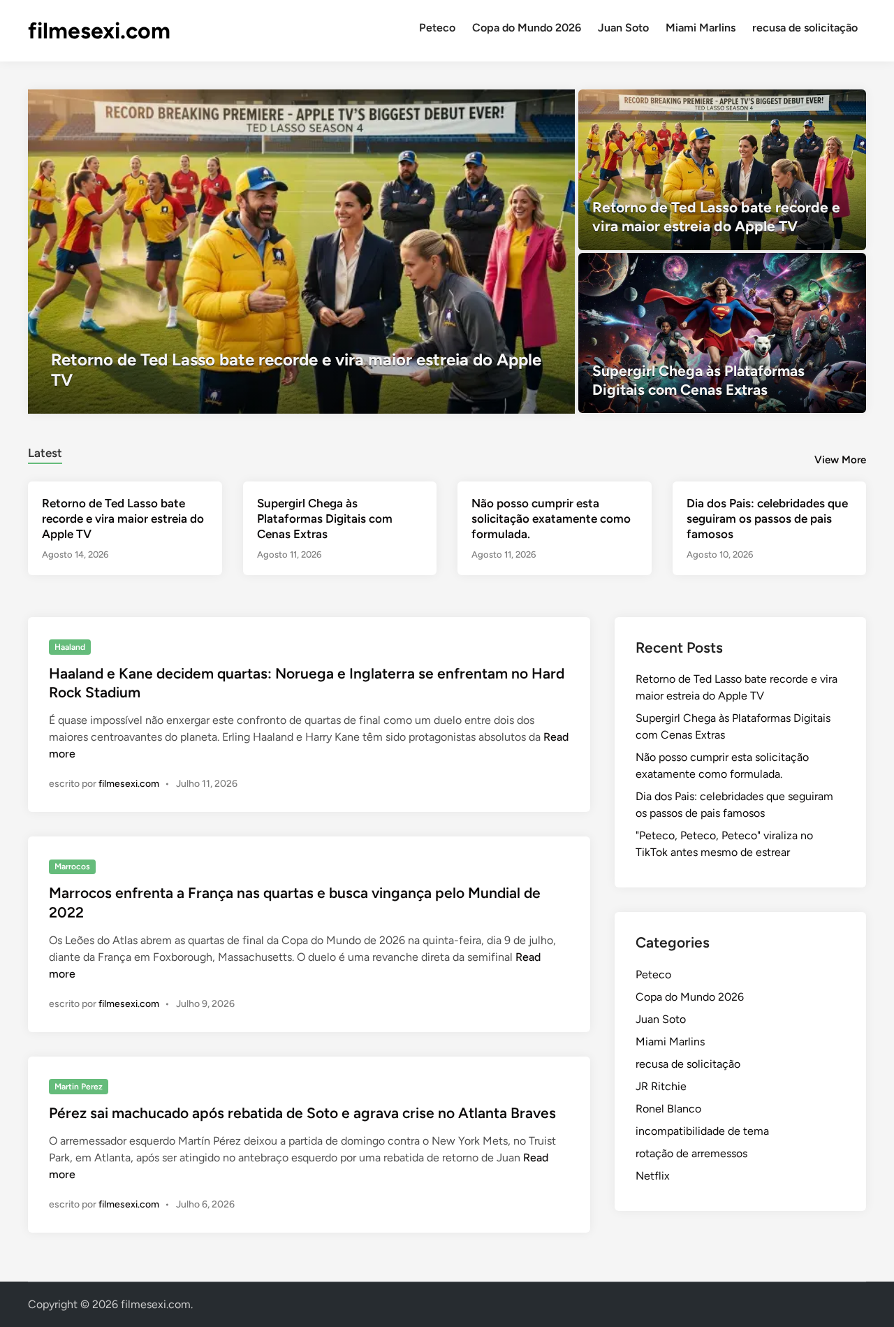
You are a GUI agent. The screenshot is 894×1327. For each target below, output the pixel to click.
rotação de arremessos (691, 1153)
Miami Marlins (700, 27)
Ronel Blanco (668, 1108)
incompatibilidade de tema (702, 1131)
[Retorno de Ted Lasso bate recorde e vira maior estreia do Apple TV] (301, 251)
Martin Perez (78, 1087)
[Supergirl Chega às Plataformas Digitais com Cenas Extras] (722, 333)
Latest (45, 453)
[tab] (45, 451)
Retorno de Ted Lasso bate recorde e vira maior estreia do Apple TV (123, 518)
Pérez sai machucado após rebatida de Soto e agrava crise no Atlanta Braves (302, 1113)
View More (840, 460)
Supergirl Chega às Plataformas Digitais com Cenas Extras (325, 518)
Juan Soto (623, 27)
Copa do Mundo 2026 (526, 27)
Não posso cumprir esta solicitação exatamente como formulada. (551, 518)
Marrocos (72, 866)
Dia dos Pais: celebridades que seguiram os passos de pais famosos (767, 518)
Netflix (653, 1175)
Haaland (69, 647)
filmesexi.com (99, 30)
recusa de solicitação (805, 27)
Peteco (437, 27)
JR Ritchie (661, 1086)
